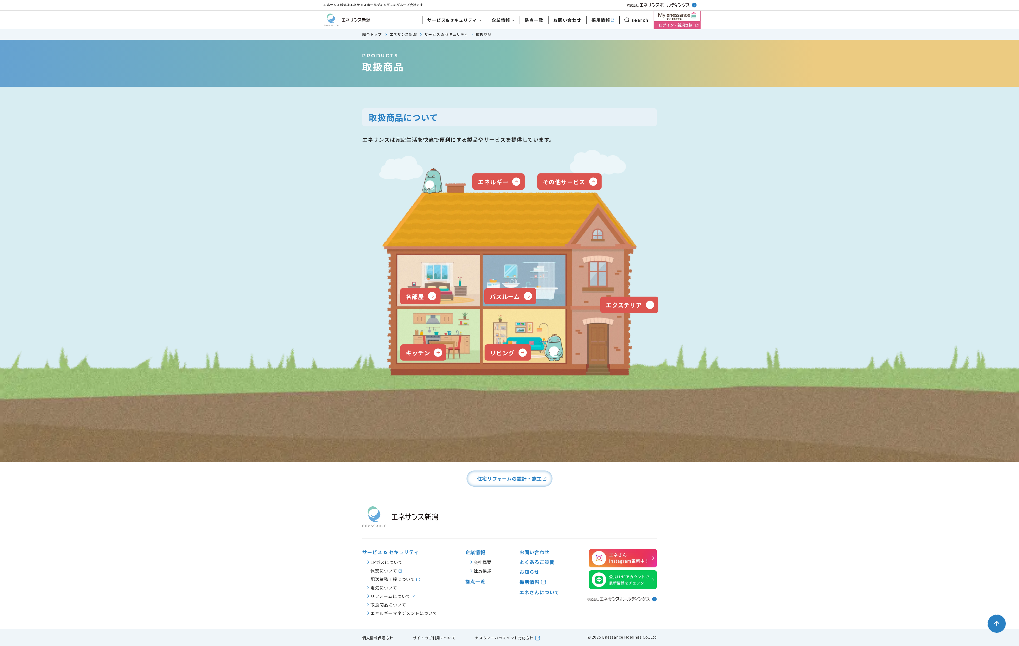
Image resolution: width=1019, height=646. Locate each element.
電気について (383, 587)
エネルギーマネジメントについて (403, 613)
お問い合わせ (567, 20)
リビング (502, 352)
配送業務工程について (393, 579)
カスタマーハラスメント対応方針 (504, 637)
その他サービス (564, 181)
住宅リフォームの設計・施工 (509, 478)
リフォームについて (391, 596)
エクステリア (624, 305)
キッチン (418, 352)
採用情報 (600, 20)
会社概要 (482, 562)
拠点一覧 (534, 20)
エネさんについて (539, 592)
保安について (384, 570)
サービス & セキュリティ (390, 552)
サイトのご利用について (434, 637)
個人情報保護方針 (378, 637)
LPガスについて (386, 562)
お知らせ (529, 571)
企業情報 (501, 20)
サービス (452, 20)
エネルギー (493, 181)
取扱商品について (388, 604)
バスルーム (505, 296)
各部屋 (415, 296)
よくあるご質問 (536, 562)
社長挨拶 (482, 570)
